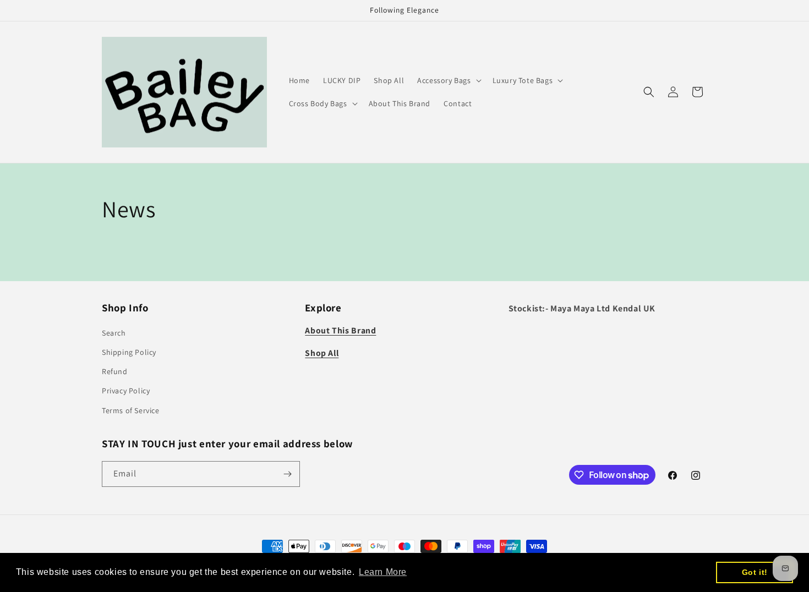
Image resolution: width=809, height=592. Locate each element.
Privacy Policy (126, 391)
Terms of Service (131, 410)
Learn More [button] (383, 572)
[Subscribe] (287, 474)
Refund (115, 371)
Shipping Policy (129, 352)
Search (114, 333)
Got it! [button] (755, 572)
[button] (448, 80)
